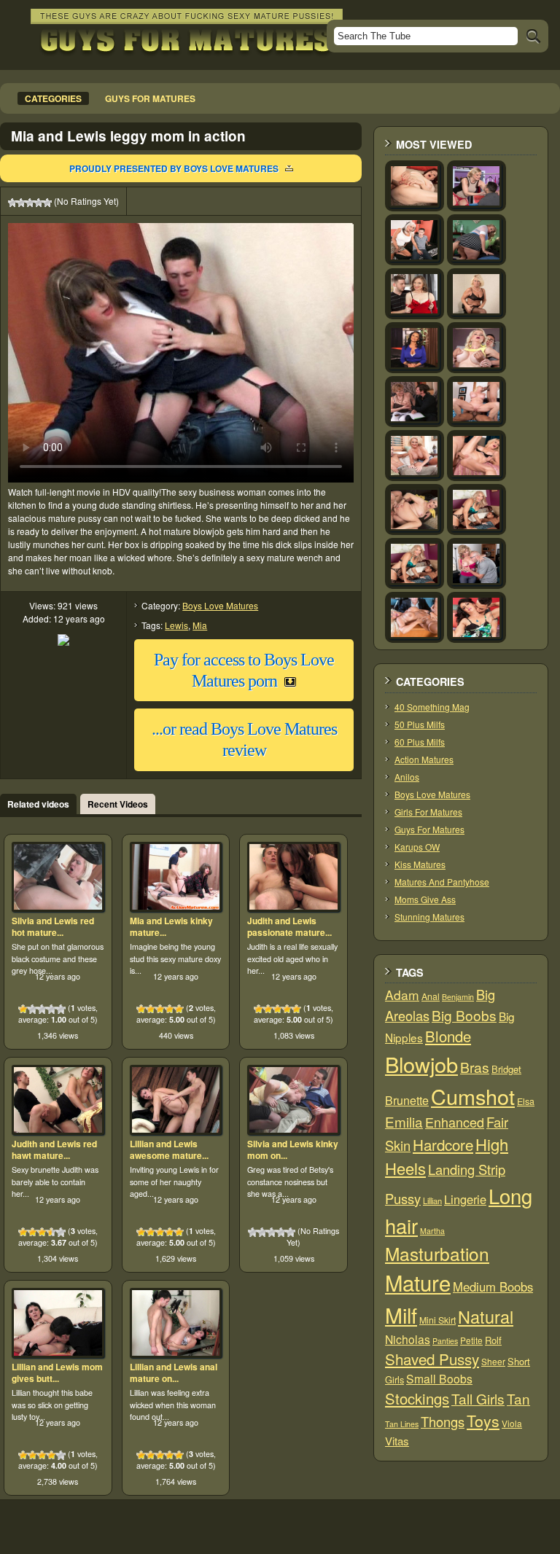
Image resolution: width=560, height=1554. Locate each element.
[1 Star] (12, 202)
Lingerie (465, 1199)
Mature (418, 1282)
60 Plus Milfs (419, 741)
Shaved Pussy (432, 1359)
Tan (518, 1398)
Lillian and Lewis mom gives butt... (57, 1372)
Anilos (406, 776)
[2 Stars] (21, 202)
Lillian (432, 1200)
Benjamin (458, 996)
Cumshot (473, 1096)
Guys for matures (150, 98)
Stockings (417, 1398)
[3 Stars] (30, 202)
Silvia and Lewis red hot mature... (53, 926)
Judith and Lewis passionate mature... (289, 926)
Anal (430, 996)
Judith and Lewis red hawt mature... (54, 1149)
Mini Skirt (437, 1320)
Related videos (38, 804)
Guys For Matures (429, 829)
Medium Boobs (493, 1286)
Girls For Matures (428, 811)
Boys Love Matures (220, 605)
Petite (471, 1340)
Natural (485, 1316)
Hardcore (443, 1144)
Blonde (448, 1036)
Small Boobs (439, 1378)
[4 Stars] (38, 202)
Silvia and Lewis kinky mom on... (292, 1149)
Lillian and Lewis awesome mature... (169, 1149)
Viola (512, 1423)
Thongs (442, 1421)
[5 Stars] (47, 202)
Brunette (407, 1100)
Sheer (493, 1361)
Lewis (176, 625)
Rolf (493, 1340)
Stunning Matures (429, 916)
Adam (402, 994)
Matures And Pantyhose (441, 881)
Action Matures (424, 759)
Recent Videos (118, 804)
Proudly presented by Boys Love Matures (174, 168)
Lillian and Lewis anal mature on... (173, 1372)
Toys (483, 1421)
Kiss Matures (420, 864)
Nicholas (407, 1339)
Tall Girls (478, 1398)
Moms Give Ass (425, 899)
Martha (432, 1230)
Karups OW (417, 846)
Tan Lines (402, 1423)
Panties (445, 1340)
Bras (474, 1067)
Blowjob (421, 1064)
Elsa (525, 1101)
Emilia (404, 1121)
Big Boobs (464, 1015)
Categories (53, 98)
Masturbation (437, 1253)
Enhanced (454, 1121)
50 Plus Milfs (419, 724)
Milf (401, 1315)
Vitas (397, 1440)
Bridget (506, 1069)
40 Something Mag (432, 706)
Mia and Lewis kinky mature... (171, 926)
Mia (199, 625)
